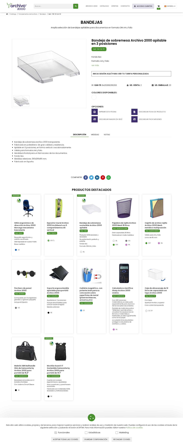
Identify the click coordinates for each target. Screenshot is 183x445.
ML (129, 245)
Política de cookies (134, 427)
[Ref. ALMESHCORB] (124, 208)
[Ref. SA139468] (59, 351)
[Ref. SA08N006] (26, 351)
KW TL (52, 240)
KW (116, 245)
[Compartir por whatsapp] (108, 177)
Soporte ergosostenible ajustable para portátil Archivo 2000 (58, 290)
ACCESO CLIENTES (144, 6)
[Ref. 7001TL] (59, 208)
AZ (18, 250)
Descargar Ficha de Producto (152, 112)
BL (84, 252)
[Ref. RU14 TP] (157, 273)
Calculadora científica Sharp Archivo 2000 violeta (122, 290)
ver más (95, 65)
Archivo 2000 (91, 6)
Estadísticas (94, 432)
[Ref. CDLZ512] (59, 273)
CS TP (150, 311)
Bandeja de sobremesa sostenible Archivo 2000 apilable (91, 225)
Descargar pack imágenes (150, 119)
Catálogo (104, 6)
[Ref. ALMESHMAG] (156, 208)
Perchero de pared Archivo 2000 (22, 289)
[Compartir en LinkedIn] (97, 177)
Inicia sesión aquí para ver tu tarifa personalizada (121, 73)
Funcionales (64, 432)
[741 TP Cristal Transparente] (94, 98)
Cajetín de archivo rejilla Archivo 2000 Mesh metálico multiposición (156, 225)
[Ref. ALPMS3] (26, 273)
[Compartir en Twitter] (91, 177)
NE (51, 313)
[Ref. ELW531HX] (124, 273)
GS (129, 241)
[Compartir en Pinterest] (103, 177)
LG (84, 310)
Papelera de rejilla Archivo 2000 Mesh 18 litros (124, 224)
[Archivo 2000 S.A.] (16, 6)
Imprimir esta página (107, 112)
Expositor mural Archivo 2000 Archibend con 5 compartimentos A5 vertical (58, 226)
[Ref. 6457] (26, 208)
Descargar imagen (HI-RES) (110, 119)
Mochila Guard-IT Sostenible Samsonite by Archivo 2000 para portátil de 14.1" (58, 369)
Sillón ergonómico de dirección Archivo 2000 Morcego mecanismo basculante (25, 226)
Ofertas (114, 6)
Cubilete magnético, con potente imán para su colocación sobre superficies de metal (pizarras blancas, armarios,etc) (91, 294)
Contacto (125, 6)
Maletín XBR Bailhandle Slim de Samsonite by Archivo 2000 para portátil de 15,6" (24, 369)
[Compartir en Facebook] (85, 177)
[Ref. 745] (91, 208)
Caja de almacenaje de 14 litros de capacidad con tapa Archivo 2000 (156, 290)
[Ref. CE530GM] (91, 273)
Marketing (124, 432)
